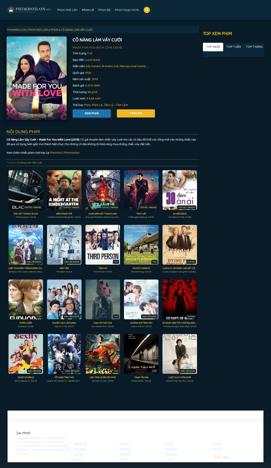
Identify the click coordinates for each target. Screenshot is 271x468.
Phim (87, 105)
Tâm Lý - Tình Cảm (116, 105)
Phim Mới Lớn (67, 10)
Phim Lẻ (88, 10)
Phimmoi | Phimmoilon (65, 152)
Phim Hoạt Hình (127, 10)
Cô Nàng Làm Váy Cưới (29, 163)
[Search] (147, 10)
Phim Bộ (104, 10)
